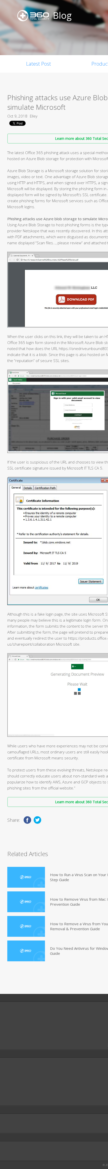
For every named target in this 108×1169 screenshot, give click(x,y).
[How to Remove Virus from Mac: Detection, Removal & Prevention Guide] (26, 901)
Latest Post (38, 63)
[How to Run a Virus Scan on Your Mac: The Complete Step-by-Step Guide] (26, 877)
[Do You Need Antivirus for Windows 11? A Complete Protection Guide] (26, 951)
